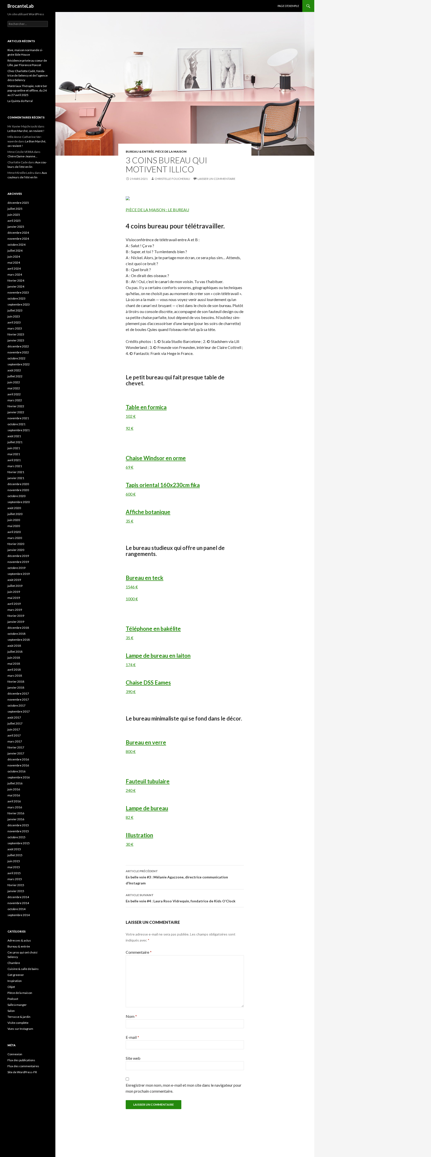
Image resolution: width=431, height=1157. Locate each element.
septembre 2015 (18, 843)
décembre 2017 (18, 693)
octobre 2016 (16, 771)
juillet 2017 (14, 723)
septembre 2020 (18, 502)
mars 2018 (14, 675)
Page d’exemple (288, 5)
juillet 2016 (14, 783)
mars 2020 (14, 538)
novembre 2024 (18, 238)
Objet (11, 987)
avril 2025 (14, 220)
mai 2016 (13, 795)
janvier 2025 (15, 226)
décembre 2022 (18, 346)
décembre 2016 (18, 759)
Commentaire (139, 952)
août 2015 (14, 849)
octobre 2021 (16, 424)
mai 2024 (13, 262)
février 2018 (15, 681)
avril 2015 (14, 873)
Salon (11, 1011)
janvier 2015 (15, 891)
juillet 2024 (14, 250)
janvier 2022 (15, 412)
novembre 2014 (18, 903)
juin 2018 (13, 657)
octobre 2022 (16, 358)
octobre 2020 (16, 496)
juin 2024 (13, 256)
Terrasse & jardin (18, 1017)
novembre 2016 (18, 765)
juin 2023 (13, 316)
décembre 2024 (18, 232)
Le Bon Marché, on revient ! (25, 131)
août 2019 (14, 580)
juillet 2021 (14, 442)
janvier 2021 (15, 478)
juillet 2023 (14, 310)
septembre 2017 (18, 711)
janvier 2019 (15, 622)
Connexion (14, 1054)
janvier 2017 (15, 753)
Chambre (13, 963)
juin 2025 (13, 214)
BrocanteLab (20, 6)
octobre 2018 (16, 633)
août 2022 (14, 370)
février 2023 (15, 334)
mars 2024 (14, 274)
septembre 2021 (18, 430)
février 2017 (15, 747)
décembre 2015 (18, 825)
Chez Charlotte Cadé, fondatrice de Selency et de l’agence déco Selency (27, 75)
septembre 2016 (18, 777)
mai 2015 (13, 867)
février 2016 (15, 813)
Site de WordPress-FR (22, 1072)
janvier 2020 (15, 550)
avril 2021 (14, 460)
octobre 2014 (16, 909)
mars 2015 (14, 879)
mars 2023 (14, 328)
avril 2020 (14, 532)
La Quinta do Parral (20, 101)
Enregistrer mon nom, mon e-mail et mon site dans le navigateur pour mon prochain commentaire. (183, 1088)
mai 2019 (13, 598)
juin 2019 (13, 592)
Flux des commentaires (23, 1066)
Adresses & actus (19, 940)
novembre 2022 (18, 352)
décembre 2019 (18, 556)
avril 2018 (14, 669)
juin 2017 (13, 729)
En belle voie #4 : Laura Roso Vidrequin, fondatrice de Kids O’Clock (180, 898)
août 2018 (14, 645)
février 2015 (15, 885)
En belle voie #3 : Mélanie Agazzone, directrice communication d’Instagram (177, 877)
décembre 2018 (18, 628)
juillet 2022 (14, 376)
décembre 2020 (18, 484)
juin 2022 (13, 382)
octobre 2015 (16, 837)
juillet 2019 (14, 586)
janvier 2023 (15, 340)
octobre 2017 (16, 705)
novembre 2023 (18, 292)
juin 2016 (13, 789)
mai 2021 (13, 454)
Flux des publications (21, 1060)
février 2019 (15, 616)
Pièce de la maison (171, 151)
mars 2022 (14, 400)
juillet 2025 (14, 208)
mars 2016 (14, 807)
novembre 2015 (18, 831)
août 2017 (14, 717)
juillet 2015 (14, 855)
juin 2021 (13, 448)
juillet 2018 (14, 651)
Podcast (12, 999)
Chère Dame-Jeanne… (22, 156)
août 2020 (14, 508)
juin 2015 (13, 861)
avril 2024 (14, 268)
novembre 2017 (18, 699)
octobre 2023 (16, 298)
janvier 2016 (15, 819)
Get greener (15, 975)
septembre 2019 (18, 574)
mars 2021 (14, 466)
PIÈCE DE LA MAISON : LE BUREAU (157, 209)
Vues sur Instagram (20, 1029)
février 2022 (15, 406)
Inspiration (14, 981)
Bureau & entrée (140, 151)
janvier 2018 (15, 687)
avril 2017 (14, 735)
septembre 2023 (18, 304)
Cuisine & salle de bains (23, 969)
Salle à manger (17, 1005)
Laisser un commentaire (216, 179)
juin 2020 (13, 520)
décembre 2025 (18, 203)
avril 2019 (14, 604)
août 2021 (14, 436)
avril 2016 (14, 801)
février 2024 (15, 280)
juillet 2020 (14, 514)
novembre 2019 (18, 562)
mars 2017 (14, 741)
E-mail (132, 1037)
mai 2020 (13, 526)
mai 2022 (13, 388)
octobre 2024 (16, 244)
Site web (133, 1058)
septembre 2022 (18, 364)
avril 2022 (14, 394)
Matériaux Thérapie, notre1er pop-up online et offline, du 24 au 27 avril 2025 (27, 90)
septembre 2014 (18, 915)
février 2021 (15, 472)
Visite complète (17, 1023)
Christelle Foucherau (172, 179)
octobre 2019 (16, 568)
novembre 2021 (18, 418)
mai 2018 (13, 663)
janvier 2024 (15, 286)
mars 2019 (14, 610)
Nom (131, 1016)
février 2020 (15, 544)
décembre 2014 (18, 897)
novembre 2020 (18, 490)
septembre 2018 (18, 639)
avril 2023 (14, 322)
